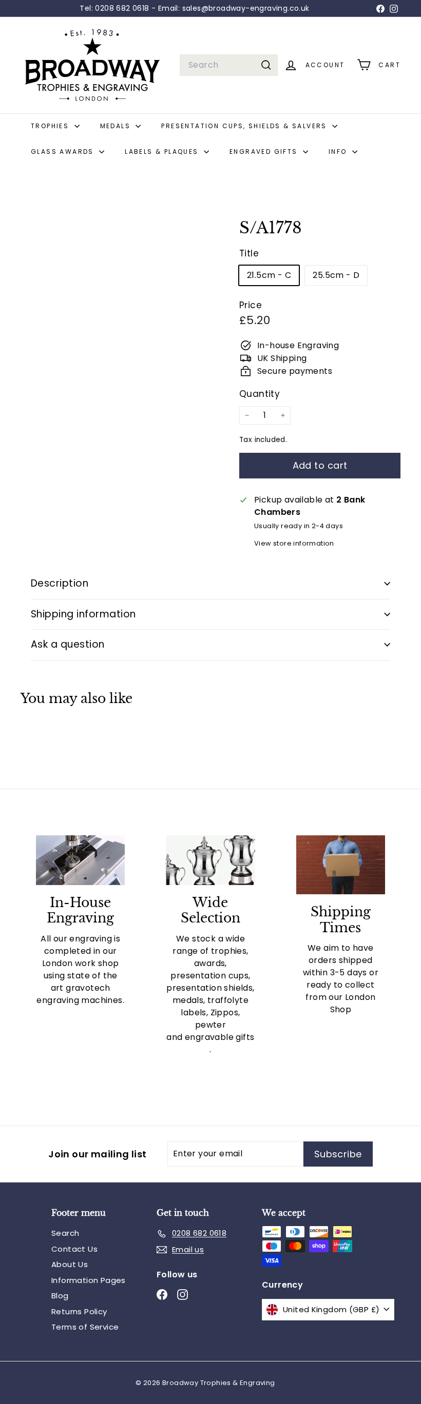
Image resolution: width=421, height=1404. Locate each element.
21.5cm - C (269, 275)
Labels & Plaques (163, 151)
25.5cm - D (336, 275)
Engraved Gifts (264, 151)
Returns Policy (79, 1311)
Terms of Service (85, 1326)
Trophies (51, 126)
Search (65, 1233)
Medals (116, 126)
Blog (60, 1295)
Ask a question (68, 644)
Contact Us (74, 1248)
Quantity (259, 394)
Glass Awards (64, 151)
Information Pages (88, 1280)
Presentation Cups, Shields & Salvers (245, 126)
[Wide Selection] (210, 860)
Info (339, 151)
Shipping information (83, 614)
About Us (69, 1264)
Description (59, 583)
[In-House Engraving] (80, 860)
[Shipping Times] (340, 865)
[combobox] (229, 65)
